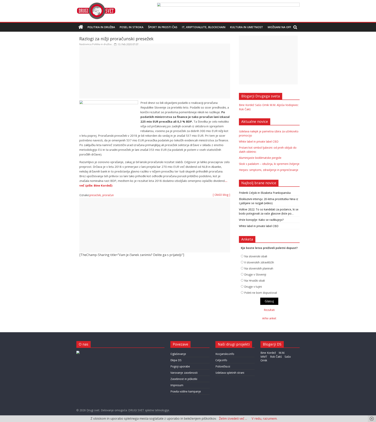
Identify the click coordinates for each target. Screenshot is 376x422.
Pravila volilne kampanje (185, 391)
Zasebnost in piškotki (183, 379)
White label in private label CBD (258, 141)
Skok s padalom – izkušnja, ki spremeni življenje (269, 164)
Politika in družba (101, 27)
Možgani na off (279, 27)
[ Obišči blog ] (221, 195)
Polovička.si (222, 366)
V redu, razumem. (264, 418)
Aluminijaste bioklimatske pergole (260, 158)
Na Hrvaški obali (254, 280)
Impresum (176, 385)
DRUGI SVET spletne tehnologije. (148, 410)
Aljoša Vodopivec (287, 105)
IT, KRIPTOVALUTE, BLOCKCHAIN (203, 27)
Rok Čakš (245, 109)
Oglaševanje (178, 354)
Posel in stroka (131, 27)
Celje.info (221, 360)
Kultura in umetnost (246, 27)
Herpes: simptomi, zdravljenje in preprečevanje (268, 170)
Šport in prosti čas (162, 27)
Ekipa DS (176, 360)
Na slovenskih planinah (258, 268)
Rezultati (269, 310)
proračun (108, 195)
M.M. (273, 105)
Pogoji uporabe (180, 366)
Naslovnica (85, 44)
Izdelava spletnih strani (229, 372)
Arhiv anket (269, 318)
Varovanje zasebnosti (184, 372)
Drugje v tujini (253, 286)
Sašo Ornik (262, 105)
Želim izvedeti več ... (233, 418)
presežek (95, 195)
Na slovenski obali (255, 256)
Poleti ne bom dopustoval (260, 293)
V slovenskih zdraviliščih (259, 262)
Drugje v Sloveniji (255, 274)
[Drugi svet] (96, 4)
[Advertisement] (154, 74)
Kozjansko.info (224, 354)
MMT (263, 356)
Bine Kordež (246, 105)
